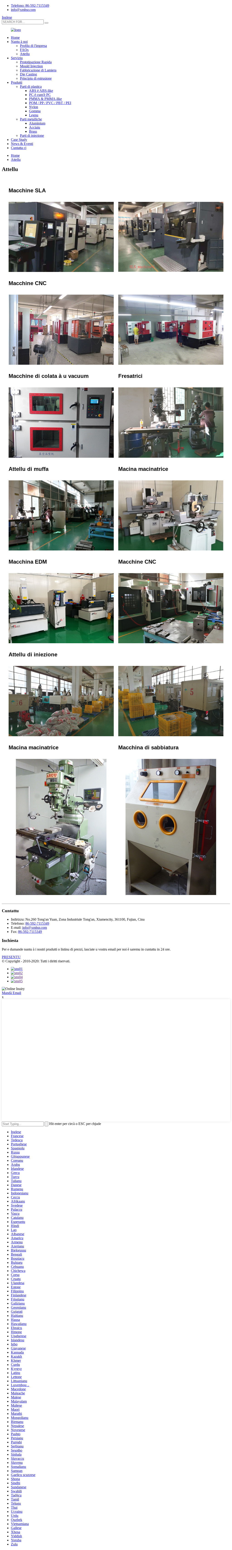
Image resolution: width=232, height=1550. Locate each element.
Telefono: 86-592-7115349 (30, 5)
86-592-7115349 (37, 923)
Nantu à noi (19, 42)
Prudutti (16, 82)
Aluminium (37, 123)
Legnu (33, 115)
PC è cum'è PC (40, 95)
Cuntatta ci (18, 148)
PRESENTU (11, 957)
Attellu (25, 54)
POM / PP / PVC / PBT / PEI (50, 103)
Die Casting (28, 74)
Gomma (35, 111)
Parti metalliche (31, 119)
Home (15, 37)
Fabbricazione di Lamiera (38, 70)
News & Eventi (22, 144)
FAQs (24, 50)
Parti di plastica (31, 86)
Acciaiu (34, 127)
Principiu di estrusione (36, 78)
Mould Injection (31, 66)
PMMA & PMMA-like (45, 99)
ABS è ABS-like (41, 91)
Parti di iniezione (32, 135)
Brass (33, 131)
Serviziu (17, 58)
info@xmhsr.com (23, 10)
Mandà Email (11, 993)
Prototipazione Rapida (36, 62)
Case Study (19, 140)
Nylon (33, 107)
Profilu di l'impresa (33, 46)
